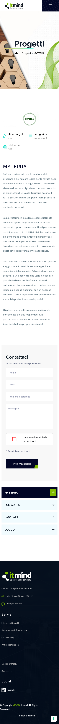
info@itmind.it (14, 603)
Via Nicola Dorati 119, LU (20, 596)
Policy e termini (27, 715)
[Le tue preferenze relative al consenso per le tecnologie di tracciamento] (54, 719)
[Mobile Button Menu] (50, 5)
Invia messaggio (22, 463)
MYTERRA (39, 53)
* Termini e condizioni (17, 451)
